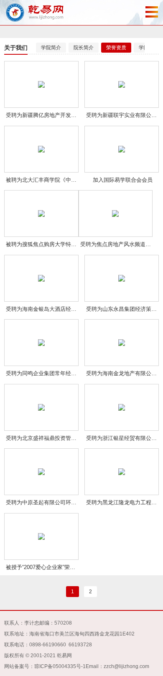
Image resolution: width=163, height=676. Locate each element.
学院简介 (51, 48)
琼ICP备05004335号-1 (60, 666)
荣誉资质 (116, 48)
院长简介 (84, 48)
